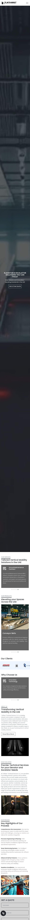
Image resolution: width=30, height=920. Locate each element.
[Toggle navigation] (27, 3)
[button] (12, 589)
